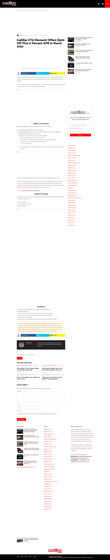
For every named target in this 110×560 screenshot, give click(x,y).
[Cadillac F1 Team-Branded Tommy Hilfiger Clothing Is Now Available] (71, 61)
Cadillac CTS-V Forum (72, 175)
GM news (78, 458)
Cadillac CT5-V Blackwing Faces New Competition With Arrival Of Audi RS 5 (31, 540)
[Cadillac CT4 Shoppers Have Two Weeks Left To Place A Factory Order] (71, 55)
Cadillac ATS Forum (71, 145)
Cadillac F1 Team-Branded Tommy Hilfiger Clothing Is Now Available (82, 57)
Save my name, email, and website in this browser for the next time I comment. (37, 414)
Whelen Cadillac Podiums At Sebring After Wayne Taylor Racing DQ (83, 70)
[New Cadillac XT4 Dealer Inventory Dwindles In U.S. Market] (71, 48)
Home (18, 11)
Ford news (78, 461)
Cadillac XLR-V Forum (72, 215)
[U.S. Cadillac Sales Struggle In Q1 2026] (71, 67)
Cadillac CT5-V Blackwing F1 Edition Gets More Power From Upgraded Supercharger (84, 39)
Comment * (19, 391)
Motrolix (88, 445)
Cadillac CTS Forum (71, 173)
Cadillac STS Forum (71, 203)
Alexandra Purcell (23, 35)
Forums (21, 556)
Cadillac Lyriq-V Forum (72, 193)
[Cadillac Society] (9, 7)
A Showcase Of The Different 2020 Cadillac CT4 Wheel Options (52, 378)
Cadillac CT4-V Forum (72, 158)
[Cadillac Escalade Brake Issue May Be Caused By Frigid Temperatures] (27, 467)
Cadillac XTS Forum (71, 225)
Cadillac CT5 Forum (71, 160)
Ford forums (86, 461)
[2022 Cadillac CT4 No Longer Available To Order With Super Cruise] (28, 365)
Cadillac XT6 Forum (71, 223)
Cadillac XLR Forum (71, 213)
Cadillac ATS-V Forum (72, 148)
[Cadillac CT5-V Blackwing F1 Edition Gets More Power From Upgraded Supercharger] (71, 42)
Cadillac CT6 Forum (71, 168)
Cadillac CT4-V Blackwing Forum (74, 155)
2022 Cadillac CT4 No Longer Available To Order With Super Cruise (28, 369)
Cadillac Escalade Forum (72, 180)
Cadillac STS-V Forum (72, 205)
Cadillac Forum (70, 188)
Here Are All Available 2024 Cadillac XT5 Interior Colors (28, 378)
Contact (30, 556)
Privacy (34, 556)
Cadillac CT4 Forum (71, 153)
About (26, 556)
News (18, 556)
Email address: (20, 355)
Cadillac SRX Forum (71, 200)
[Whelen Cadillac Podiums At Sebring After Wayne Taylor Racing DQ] (71, 74)
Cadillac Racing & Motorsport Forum (75, 198)
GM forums (85, 458)
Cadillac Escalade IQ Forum (73, 183)
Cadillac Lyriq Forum (72, 190)
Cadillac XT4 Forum (71, 218)
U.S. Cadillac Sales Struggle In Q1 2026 (83, 63)
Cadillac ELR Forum (71, 178)
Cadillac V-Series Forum (72, 208)
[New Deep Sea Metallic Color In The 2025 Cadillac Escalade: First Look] (53, 365)
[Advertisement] (55, 23)
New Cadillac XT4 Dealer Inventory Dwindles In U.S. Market (82, 44)
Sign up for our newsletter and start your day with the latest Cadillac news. (80, 119)
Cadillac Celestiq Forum (72, 150)
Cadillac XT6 (26, 127)
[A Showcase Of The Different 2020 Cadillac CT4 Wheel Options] (53, 374)
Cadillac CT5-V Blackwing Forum (74, 163)
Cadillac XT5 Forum (71, 220)
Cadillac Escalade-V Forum (73, 185)
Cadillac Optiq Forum (72, 195)
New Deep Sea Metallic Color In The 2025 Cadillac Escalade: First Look (52, 369)
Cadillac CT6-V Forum (72, 170)
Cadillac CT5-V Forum (72, 165)
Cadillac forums (85, 435)
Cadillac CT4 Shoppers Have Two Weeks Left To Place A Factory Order (84, 51)
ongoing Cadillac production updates (31, 191)
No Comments (44, 35)
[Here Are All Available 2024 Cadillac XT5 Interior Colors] (28, 374)
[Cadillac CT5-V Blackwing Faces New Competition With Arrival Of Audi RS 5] (20, 543)
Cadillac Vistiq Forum (72, 210)
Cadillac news (75, 435)
